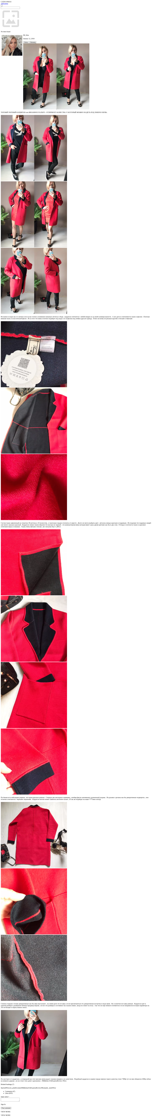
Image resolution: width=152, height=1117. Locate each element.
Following (32, 42)
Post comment (6, 1108)
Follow (26, 42)
